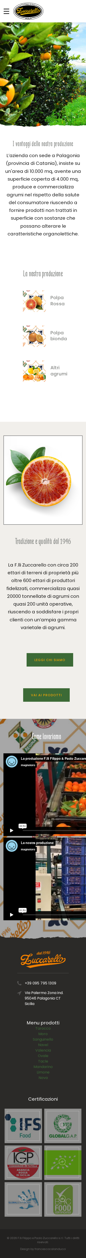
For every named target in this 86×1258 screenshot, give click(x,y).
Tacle (43, 1061)
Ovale (43, 1055)
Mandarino (43, 1066)
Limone (43, 1072)
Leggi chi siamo (50, 660)
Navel (43, 1044)
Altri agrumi (58, 370)
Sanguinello (43, 1039)
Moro (43, 1033)
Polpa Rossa (57, 300)
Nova (43, 1077)
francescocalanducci (50, 1249)
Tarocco (43, 1028)
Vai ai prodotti (46, 695)
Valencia (43, 1050)
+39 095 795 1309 (40, 983)
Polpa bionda (58, 336)
